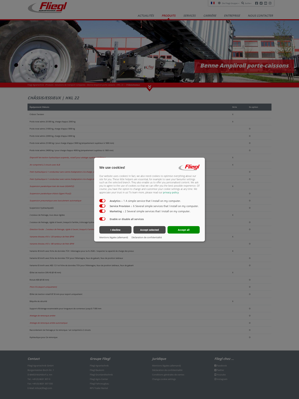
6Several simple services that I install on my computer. (165, 206)
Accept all (183, 229)
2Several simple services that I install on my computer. (156, 211)
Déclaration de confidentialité (147, 237)
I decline (115, 229)
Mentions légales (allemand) (113, 237)
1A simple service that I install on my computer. (151, 201)
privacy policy (171, 192)
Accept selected (149, 229)
